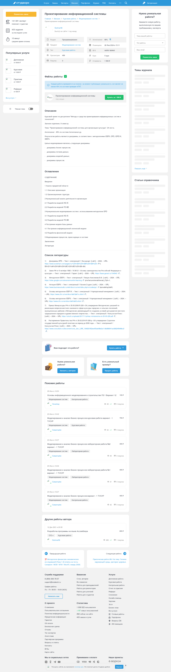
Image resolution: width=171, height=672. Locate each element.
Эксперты (64, 3)
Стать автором (82, 578)
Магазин (74, 3)
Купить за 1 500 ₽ (114, 97)
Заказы (55, 3)
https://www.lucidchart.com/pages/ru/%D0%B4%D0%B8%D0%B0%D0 (71, 263)
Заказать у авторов (68, 370)
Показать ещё (140, 168)
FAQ (104, 3)
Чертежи (112, 601)
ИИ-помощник (117, 624)
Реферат (112, 591)
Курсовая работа (68, 50)
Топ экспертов (50, 633)
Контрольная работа (116, 585)
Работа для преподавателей (88, 585)
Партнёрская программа (54, 639)
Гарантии (48, 620)
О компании (49, 607)
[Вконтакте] (46, 662)
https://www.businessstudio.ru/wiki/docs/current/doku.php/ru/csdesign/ (71, 287)
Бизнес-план (113, 607)
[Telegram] (54, 662)
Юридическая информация (55, 616)
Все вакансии (82, 582)
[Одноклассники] (50, 662)
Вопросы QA (116, 620)
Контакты (112, 3)
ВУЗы (47, 649)
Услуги (46, 3)
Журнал (96, 3)
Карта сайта (49, 652)
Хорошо (119, 667)
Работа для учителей (85, 591)
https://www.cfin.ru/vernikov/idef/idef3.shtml (65, 301)
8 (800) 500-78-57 (52, 578)
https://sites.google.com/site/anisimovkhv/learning (63, 280)
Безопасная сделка (52, 626)
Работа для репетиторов (86, 588)
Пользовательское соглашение (57, 610)
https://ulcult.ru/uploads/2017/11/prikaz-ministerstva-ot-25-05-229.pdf (87, 316)
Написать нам (53, 596)
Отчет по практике (116, 588)
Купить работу (115, 348)
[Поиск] (126, 3)
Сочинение (113, 594)
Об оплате (49, 623)
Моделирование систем (71, 45)
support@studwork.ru (53, 582)
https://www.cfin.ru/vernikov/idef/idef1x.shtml (67, 294)
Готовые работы (117, 614)
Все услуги (10, 98)
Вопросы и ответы (52, 642)
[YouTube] (59, 662)
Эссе (111, 604)
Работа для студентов (85, 594)
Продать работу (111, 370)
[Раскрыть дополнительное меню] (120, 3)
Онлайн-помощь (115, 598)
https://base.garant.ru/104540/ (106, 273)
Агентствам (49, 636)
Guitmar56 (58, 28)
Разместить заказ (21, 14)
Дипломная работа (116, 578)
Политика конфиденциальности (57, 613)
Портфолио (85, 3)
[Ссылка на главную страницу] (21, 3)
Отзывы (48, 629)
